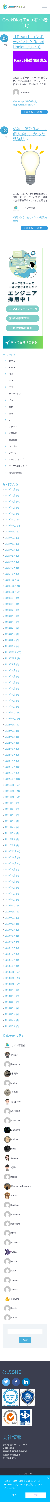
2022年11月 (10, 718)
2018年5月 (10, 1014)
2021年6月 (10, 815)
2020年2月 (10, 893)
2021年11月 (10, 791)
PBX (11, 374)
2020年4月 (10, 887)
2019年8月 (10, 924)
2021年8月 (10, 803)
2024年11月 (10, 586)
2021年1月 (10, 845)
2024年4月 (10, 628)
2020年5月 (10, 881)
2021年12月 (11, 785)
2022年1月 (10, 779)
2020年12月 (11, 851)
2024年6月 (10, 616)
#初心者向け (31, 101)
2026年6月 (10, 489)
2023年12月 (11, 652)
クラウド (13, 426)
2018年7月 (10, 1002)
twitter (6, 1382)
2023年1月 (10, 706)
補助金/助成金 (15, 472)
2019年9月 (10, 917)
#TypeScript (19, 104)
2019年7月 (10, 930)
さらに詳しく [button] (10, 1488)
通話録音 (13, 440)
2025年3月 (10, 568)
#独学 (22, 217)
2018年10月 (11, 984)
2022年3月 (10, 767)
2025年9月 (10, 537)
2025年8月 (10, 543)
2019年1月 (10, 966)
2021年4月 (10, 827)
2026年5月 (10, 495)
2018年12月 (11, 972)
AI (9, 420)
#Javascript (18, 101)
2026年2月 (10, 507)
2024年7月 (10, 610)
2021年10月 (11, 797)
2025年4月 (10, 562)
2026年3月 (10, 501)
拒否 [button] (14, 1495)
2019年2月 (10, 960)
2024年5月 (10, 622)
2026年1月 (10, 513)
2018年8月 (10, 996)
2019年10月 (11, 911)
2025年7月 (10, 550)
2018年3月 (10, 1026)
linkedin (26, 1382)
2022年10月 (11, 724)
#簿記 (15, 217)
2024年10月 (11, 592)
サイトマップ (25, 1474)
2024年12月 (11, 580)
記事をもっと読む (33, 112)
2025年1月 (10, 574)
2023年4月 (10, 694)
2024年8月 (10, 604)
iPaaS (12, 361)
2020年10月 (11, 863)
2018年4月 (10, 1020)
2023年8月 (10, 670)
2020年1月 (10, 899)
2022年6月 (10, 749)
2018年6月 (10, 1008)
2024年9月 (10, 598)
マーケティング (16, 459)
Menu (44, 7)
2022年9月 (10, 730)
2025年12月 (11, 519)
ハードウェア (15, 446)
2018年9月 (10, 990)
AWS (11, 380)
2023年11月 (10, 658)
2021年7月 (10, 809)
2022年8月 (10, 737)
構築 (11, 413)
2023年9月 (10, 664)
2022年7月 (10, 743)
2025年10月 (11, 531)
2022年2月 (10, 773)
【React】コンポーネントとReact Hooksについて (28, 41)
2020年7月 (10, 875)
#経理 (15, 221)
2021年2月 (10, 839)
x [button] (48, 1477)
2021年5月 (10, 821)
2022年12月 (11, 712)
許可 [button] (35, 1495)
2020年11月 (10, 857)
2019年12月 (11, 905)
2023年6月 (10, 682)
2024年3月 (10, 634)
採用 (11, 387)
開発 (11, 407)
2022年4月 (10, 761)
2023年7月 (10, 676)
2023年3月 (10, 700)
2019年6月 (10, 936)
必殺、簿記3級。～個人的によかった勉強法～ (30, 134)
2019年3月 (10, 954)
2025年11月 (10, 525)
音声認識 (13, 433)
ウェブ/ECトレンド (18, 466)
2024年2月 (10, 640)
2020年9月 (10, 869)
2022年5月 (10, 755)
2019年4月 (10, 948)
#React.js (30, 104)
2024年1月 (10, 646)
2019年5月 (10, 942)
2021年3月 (10, 833)
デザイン (13, 453)
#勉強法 (43, 217)
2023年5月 (10, 688)
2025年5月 (10, 556)
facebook (16, 1382)
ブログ (12, 400)
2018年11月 (10, 978)
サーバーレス (15, 394)
